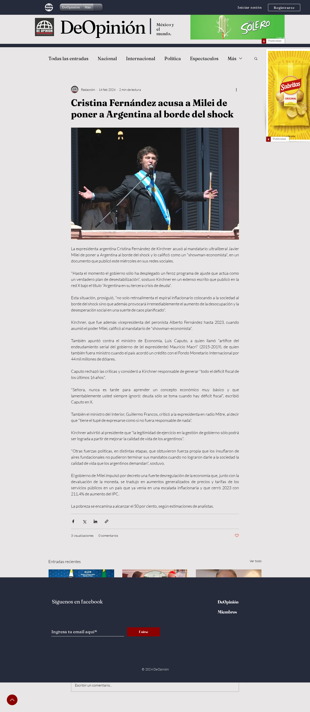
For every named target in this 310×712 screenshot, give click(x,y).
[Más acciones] (236, 89)
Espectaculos (204, 58)
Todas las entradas (68, 58)
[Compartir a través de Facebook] (73, 521)
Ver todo (256, 561)
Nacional (107, 58)
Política (172, 58)
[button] (256, 58)
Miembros (227, 612)
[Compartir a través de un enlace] (106, 521)
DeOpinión (102, 27)
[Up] (12, 700)
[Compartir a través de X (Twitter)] (84, 521)
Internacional (140, 58)
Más (232, 58)
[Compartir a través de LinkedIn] (95, 521)
